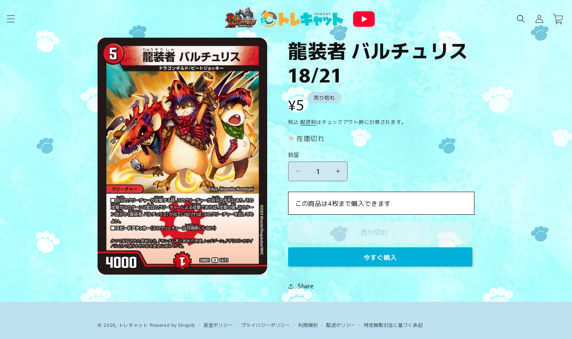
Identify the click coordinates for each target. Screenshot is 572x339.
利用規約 (308, 324)
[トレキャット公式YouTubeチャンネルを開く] (364, 19)
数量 (293, 155)
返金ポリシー (218, 324)
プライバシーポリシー (265, 324)
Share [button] (306, 286)
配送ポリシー (341, 324)
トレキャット (133, 324)
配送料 (308, 121)
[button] (11, 19)
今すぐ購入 (380, 257)
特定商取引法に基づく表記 (393, 324)
